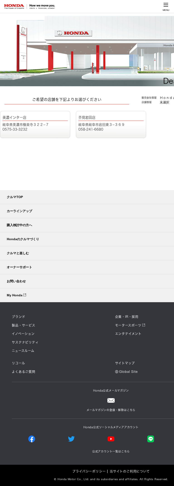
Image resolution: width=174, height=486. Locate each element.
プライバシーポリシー (89, 471)
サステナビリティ (25, 342)
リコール (18, 363)
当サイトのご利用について (130, 471)
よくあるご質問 (23, 371)
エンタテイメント (128, 333)
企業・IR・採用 (126, 316)
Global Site (128, 371)
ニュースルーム (23, 350)
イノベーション (23, 333)
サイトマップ (125, 363)
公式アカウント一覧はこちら (111, 451)
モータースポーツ (128, 325)
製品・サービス (23, 325)
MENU (166, 10)
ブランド (18, 316)
